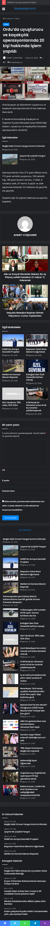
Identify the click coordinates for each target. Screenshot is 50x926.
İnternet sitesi (8, 491)
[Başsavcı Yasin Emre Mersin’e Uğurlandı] (37, 340)
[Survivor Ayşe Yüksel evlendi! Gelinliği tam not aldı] (10, 738)
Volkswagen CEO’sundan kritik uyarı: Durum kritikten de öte (33, 612)
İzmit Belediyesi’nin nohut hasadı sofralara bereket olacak (33, 651)
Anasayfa (9, 18)
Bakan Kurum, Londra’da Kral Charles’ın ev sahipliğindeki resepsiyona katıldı (32, 791)
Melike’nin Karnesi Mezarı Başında (11, 376)
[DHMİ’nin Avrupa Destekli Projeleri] (13, 340)
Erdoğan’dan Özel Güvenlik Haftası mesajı (35, 377)
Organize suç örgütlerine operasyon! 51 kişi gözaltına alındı (33, 776)
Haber (17, 18)
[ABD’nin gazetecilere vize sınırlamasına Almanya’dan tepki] (10, 725)
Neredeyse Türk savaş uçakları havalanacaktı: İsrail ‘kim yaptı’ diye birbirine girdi (32, 693)
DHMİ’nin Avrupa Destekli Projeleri (21, 2)
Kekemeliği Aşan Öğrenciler (28, 762)
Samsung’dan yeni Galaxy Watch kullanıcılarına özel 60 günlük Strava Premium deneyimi (21, 599)
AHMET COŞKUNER (14, 58)
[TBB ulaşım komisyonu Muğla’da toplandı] (10, 752)
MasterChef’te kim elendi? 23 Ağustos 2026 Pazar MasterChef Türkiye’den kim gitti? (33, 709)
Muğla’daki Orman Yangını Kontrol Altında (23, 146)
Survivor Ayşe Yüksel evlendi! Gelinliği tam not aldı (33, 737)
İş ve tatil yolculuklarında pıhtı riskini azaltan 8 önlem (33, 678)
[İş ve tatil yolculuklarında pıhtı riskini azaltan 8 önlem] (10, 679)
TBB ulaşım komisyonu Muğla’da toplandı (31, 749)
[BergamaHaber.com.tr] (25, 8)
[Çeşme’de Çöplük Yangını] (10, 159)
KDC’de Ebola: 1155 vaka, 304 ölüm (11, 404)
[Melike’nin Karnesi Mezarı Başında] (13, 366)
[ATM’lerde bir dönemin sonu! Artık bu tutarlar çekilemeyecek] (37, 394)
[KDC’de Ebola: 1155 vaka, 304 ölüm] (13, 394)
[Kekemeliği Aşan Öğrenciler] (10, 764)
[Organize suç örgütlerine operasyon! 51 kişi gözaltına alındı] (10, 777)
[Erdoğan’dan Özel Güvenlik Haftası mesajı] (37, 366)
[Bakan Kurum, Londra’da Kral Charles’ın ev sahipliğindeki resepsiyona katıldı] (10, 790)
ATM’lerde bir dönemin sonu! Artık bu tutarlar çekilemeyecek (36, 406)
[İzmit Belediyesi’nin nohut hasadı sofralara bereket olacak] (10, 652)
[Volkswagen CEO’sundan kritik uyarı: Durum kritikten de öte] (10, 612)
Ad (4, 470)
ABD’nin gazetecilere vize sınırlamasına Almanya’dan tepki (33, 724)
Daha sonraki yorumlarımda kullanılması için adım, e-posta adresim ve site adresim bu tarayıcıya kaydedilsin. (23, 505)
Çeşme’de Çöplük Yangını (32, 155)
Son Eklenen (25, 530)
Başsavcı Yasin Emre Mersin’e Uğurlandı (36, 350)
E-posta (6, 480)
